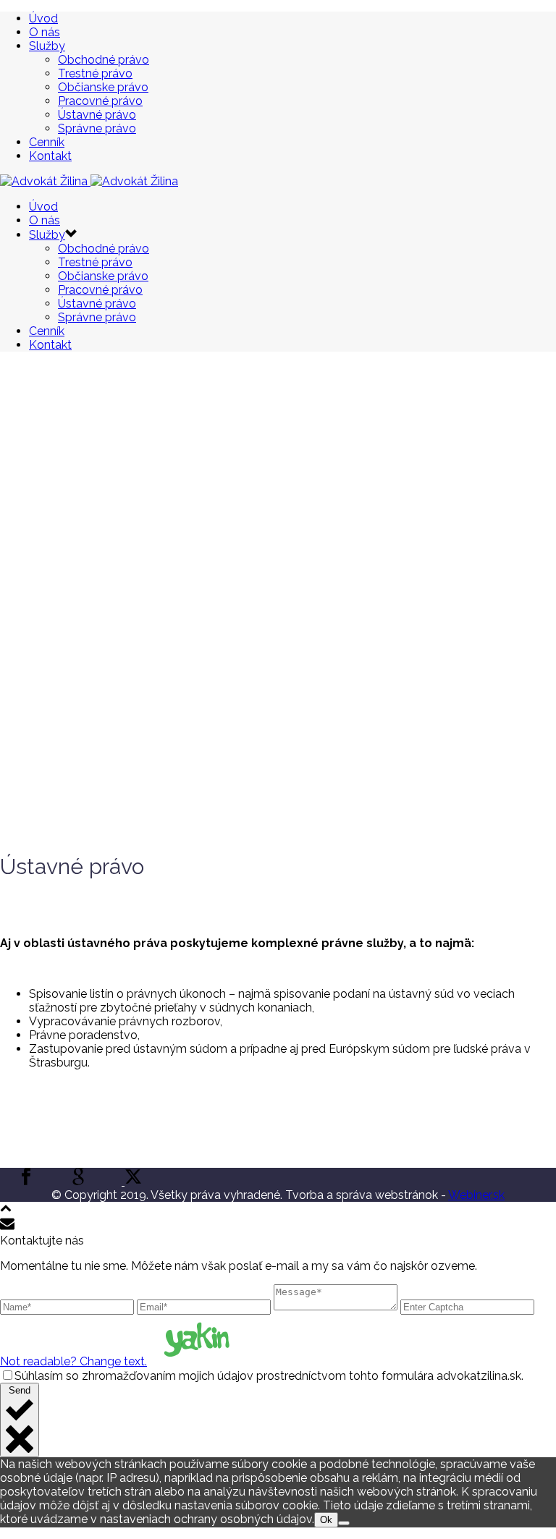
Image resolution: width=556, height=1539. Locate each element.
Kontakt (50, 156)
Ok (326, 1519)
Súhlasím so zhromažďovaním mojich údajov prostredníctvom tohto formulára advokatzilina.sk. (268, 1376)
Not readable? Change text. (73, 1361)
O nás (44, 32)
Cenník (46, 142)
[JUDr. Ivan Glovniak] (89, 181)
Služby (47, 46)
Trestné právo (95, 73)
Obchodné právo (103, 60)
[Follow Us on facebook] (26, 1181)
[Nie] (344, 1523)
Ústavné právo (97, 115)
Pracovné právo (100, 101)
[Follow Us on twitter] (132, 1181)
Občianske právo (103, 87)
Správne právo (97, 128)
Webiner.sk (476, 1195)
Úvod (43, 18)
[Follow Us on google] (78, 1181)
